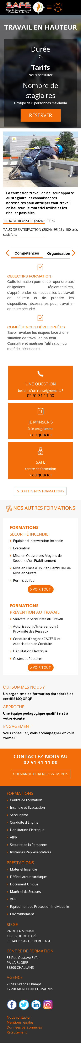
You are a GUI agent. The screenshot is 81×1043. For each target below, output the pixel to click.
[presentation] (27, 253)
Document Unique (24, 884)
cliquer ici (42, 475)
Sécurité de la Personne (28, 844)
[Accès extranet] (58, 7)
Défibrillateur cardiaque (28, 876)
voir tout (42, 589)
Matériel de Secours (25, 891)
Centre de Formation (26, 800)
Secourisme (19, 815)
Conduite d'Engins (24, 822)
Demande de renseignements (41, 774)
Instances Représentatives (30, 852)
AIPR (13, 837)
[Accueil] (25, 7)
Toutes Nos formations (42, 491)
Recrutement (17, 1032)
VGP (13, 899)
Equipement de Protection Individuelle (39, 906)
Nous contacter (19, 1017)
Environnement (22, 914)
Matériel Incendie (23, 869)
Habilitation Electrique (27, 830)
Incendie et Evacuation (27, 807)
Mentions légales (20, 1022)
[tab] (24, 254)
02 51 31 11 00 (40, 762)
